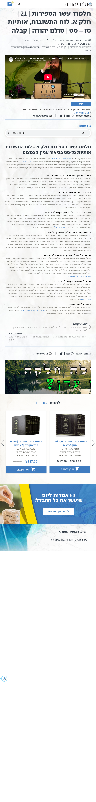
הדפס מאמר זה (40, 353)
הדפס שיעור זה (40, 115)
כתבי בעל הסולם (70, 448)
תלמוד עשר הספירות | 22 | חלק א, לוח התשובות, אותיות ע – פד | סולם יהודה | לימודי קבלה (50, 327)
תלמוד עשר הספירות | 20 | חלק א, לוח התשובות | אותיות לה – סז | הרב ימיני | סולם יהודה (47, 336)
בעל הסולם (85, 299)
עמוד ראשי (81, 40)
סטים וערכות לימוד (70, 452)
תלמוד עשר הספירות (70, 455)
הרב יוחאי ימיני (81, 112)
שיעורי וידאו (66, 40)
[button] (4, 678)
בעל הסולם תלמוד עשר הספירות (40, 40)
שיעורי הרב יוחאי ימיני (61, 158)
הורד (81, 103)
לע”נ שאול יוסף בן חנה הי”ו (70, 539)
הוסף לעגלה (67, 469)
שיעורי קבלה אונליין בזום (33, 310)
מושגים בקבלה (60, 227)
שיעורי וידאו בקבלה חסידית (78, 276)
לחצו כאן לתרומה (58, 511)
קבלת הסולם (26, 161)
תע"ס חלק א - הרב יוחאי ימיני (75, 43)
